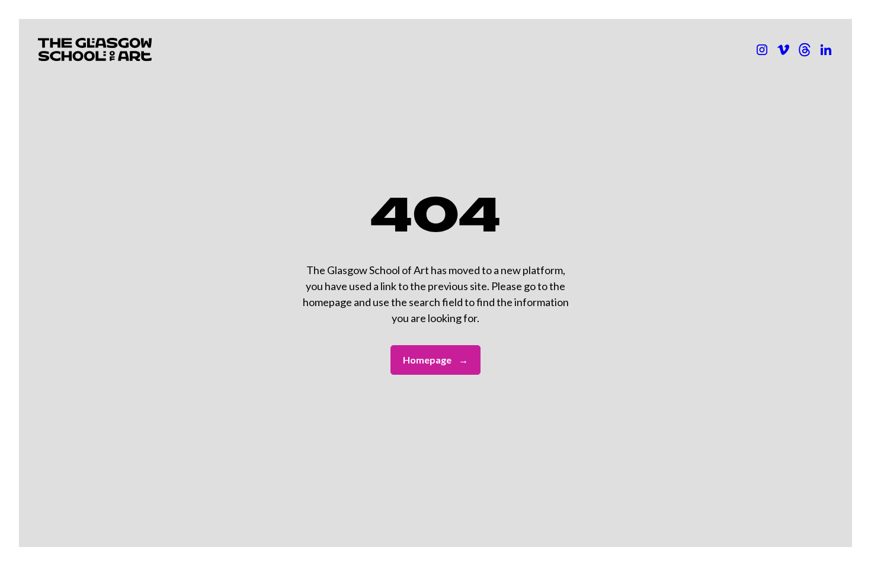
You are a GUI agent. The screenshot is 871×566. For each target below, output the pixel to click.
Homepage (435, 359)
